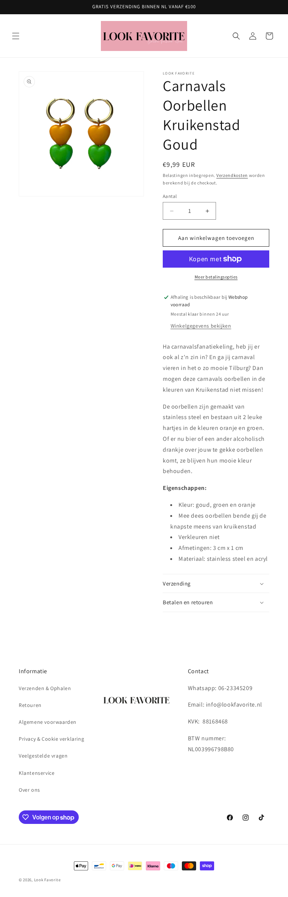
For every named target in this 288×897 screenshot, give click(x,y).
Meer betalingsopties (216, 277)
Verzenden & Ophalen (45, 688)
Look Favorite (47, 879)
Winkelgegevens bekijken (201, 325)
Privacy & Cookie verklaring (51, 738)
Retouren (30, 705)
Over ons (29, 789)
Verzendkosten (232, 175)
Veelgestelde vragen (43, 755)
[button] (16, 36)
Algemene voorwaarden (47, 722)
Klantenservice (36, 773)
